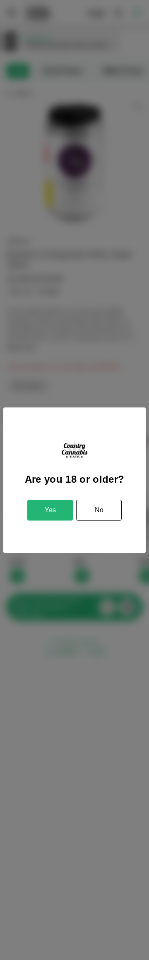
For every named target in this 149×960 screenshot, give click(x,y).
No (99, 509)
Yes (50, 509)
